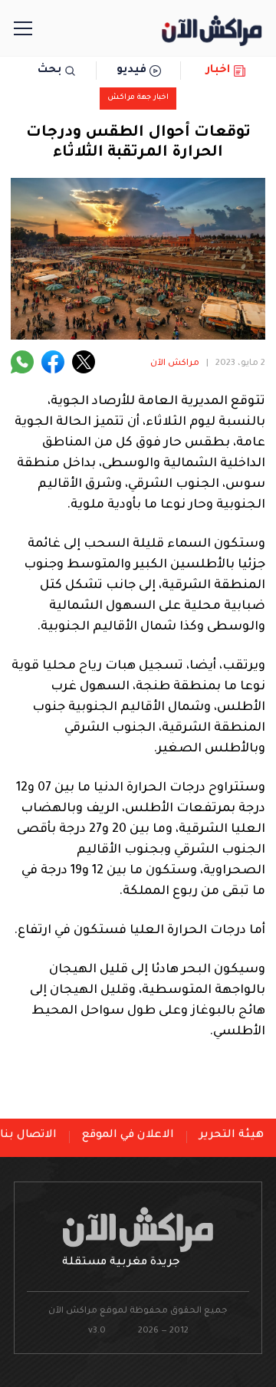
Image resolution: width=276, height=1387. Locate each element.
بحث (49, 70)
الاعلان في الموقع (128, 1135)
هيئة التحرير (231, 1135)
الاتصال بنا (28, 1135)
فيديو (131, 70)
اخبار (218, 70)
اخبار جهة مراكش (138, 98)
